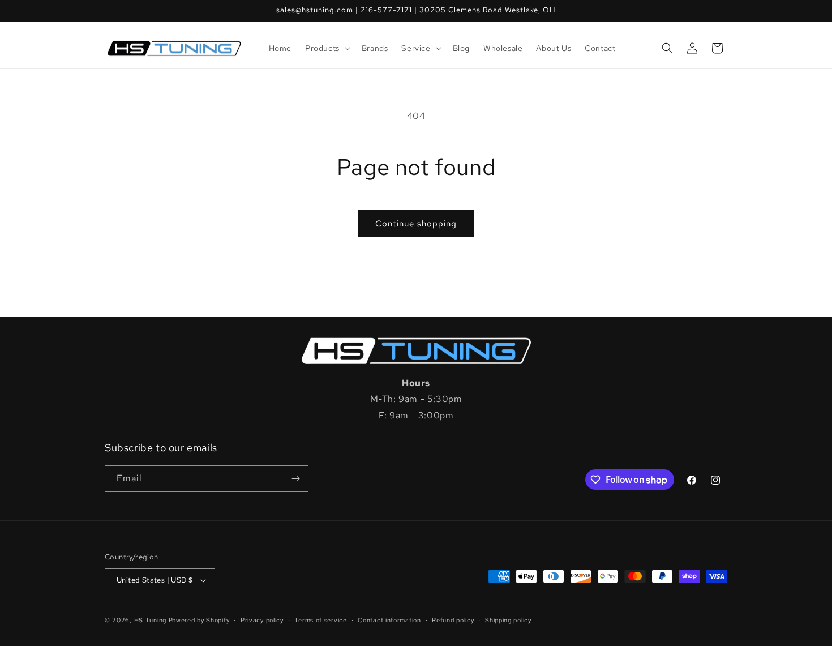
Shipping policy (508, 620)
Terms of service (320, 620)
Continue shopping (416, 223)
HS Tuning (151, 620)
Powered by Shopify (199, 620)
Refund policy (453, 620)
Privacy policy (262, 620)
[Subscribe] (295, 478)
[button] (326, 48)
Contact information (389, 620)
